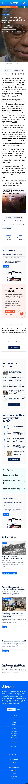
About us (14, 765)
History (5, 542)
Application (14, 733)
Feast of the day (10, 475)
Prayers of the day (11, 489)
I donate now (9, 311)
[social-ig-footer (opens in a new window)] (18, 754)
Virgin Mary (6, 651)
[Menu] (5, 3)
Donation (14, 740)
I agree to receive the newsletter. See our (13, 262)
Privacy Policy (14, 776)
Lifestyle (14, 720)
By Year (14, 749)
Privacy (14, 779)
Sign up (6, 266)
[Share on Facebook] (12, 74)
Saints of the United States (9, 573)
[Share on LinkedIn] (15, 74)
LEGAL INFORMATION (14, 767)
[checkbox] (3, 261)
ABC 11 (14, 122)
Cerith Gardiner (20, 31)
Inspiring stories (6, 228)
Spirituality (14, 722)
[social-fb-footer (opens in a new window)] (12, 754)
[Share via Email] (21, 74)
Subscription (14, 737)
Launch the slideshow (18, 190)
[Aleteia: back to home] (14, 2)
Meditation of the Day (11, 482)
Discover (14, 724)
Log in (19, 341)
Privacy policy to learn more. (11, 262)
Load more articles (14, 405)
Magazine (14, 735)
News (14, 718)
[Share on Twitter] (18, 74)
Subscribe (5, 7)
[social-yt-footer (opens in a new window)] (9, 754)
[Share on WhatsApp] (23, 74)
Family (4, 627)
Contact (14, 773)
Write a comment (14, 347)
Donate (13, 7)
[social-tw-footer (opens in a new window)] (15, 754)
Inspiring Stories (6, 11)
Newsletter (14, 731)
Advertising (14, 742)
